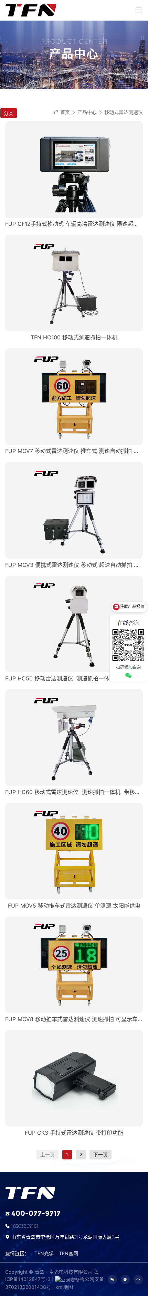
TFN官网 (68, 1253)
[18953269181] (138, 1279)
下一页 (100, 1154)
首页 (65, 112)
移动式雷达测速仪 (123, 112)
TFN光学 (44, 1253)
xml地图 (64, 1287)
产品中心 (87, 112)
